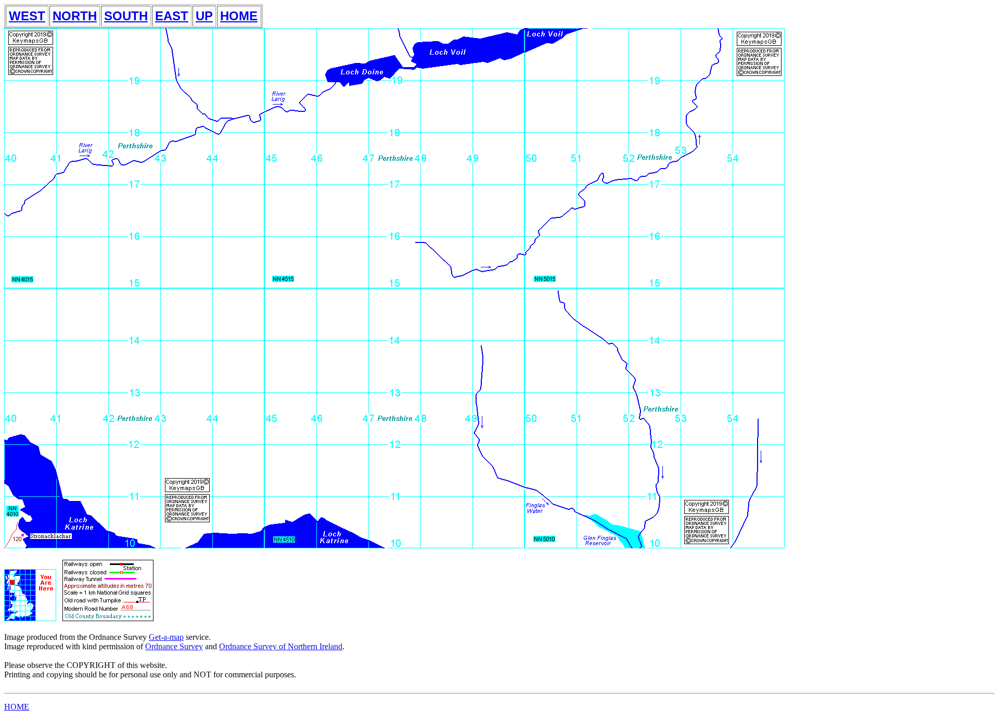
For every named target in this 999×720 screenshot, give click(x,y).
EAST (171, 16)
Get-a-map (166, 637)
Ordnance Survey (174, 646)
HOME (239, 16)
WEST (27, 16)
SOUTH (126, 16)
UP (204, 16)
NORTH (75, 16)
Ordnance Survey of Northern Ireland (280, 646)
